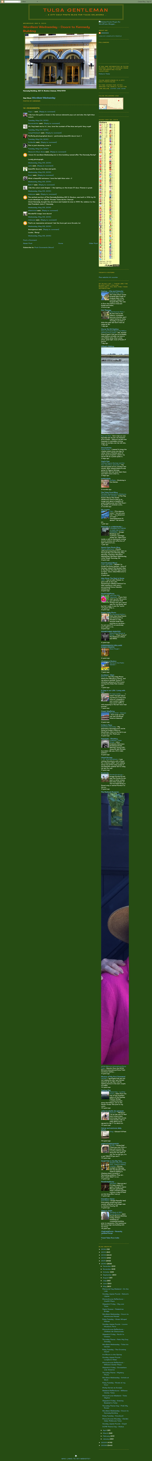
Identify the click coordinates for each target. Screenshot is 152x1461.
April (105, 1430)
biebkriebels (105, 478)
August (106, 1278)
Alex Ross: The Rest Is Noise (112, 578)
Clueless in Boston (108, 661)
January (106, 1439)
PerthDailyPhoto (108, 593)
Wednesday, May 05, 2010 (39, 163)
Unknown (31, 194)
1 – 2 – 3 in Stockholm (109, 759)
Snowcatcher (33, 123)
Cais (111, 511)
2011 (103, 1261)
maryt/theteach (34, 133)
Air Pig (112, 1145)
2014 (103, 1252)
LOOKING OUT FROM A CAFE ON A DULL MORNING (118, 530)
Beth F (30, 185)
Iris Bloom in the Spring (112, 1354)
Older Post (93, 243)
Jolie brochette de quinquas (112, 1111)
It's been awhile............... (117, 694)
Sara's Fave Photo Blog (110, 547)
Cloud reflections (108, 549)
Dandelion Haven (108, 1199)
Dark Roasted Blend (109, 563)
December (107, 1266)
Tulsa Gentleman (76, 10)
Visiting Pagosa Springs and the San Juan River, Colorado (112, 464)
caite (30, 166)
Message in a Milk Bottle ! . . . (113, 527)
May (105, 1286)
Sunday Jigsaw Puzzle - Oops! (114, 1424)
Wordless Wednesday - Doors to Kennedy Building (56, 29)
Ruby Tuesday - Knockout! (112, 1416)
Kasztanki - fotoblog (109, 739)
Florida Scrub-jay (116, 774)
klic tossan (105, 509)
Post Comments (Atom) (44, 247)
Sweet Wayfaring (108, 711)
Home (60, 243)
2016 (104, 1249)
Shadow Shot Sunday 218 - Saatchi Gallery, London (118, 1164)
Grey (112, 1131)
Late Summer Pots (117, 312)
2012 (104, 1258)
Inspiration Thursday (108, 727)
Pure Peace (105, 1200)
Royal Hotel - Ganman (118, 713)
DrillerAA (31, 142)
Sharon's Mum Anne (36, 152)
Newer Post (27, 243)
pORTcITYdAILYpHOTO (110, 1144)
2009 (104, 1442)
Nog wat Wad (106, 436)
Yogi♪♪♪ (31, 111)
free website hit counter (108, 277)
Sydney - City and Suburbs (112, 291)
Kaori (30, 175)
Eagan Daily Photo (108, 612)
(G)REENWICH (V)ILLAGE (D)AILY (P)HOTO (111, 646)
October (106, 1272)
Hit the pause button (117, 614)
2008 (104, 1445)
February (106, 1436)
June (105, 1283)
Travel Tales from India (110, 1238)
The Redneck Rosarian (110, 792)
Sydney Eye (106, 1090)
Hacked (104, 1078)
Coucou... (113, 1112)
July (105, 1280)
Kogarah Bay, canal (117, 293)
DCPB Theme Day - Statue (113, 1426)
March (106, 1433)
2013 (103, 1255)
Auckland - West (107, 675)
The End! (113, 1183)
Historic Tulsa (104, 74)
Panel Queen (105, 449)
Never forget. (114, 649)
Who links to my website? (76, 1459)
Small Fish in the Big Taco (111, 1161)
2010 (104, 1264)
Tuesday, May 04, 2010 (38, 120)
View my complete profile (110, 36)
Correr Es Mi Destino (110, 329)
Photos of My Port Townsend (113, 1076)
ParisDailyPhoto (107, 1182)
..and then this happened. (115, 596)
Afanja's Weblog (107, 346)
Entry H (104, 677)
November (107, 1269)
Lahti (103, 580)
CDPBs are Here (118, 88)
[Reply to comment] (47, 111)
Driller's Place (106, 725)
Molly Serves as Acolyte (112, 1388)
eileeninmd (32, 210)
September (107, 1275)
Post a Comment (30, 240)
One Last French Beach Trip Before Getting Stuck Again (113, 331)
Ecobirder (105, 773)
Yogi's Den (105, 461)
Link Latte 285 (107, 564)
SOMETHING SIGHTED (111, 631)
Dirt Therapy (106, 310)
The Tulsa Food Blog (109, 492)
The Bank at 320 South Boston (116, 1213)
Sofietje (113, 480)
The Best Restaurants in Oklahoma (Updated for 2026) (113, 495)
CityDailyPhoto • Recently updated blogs (111, 1232)
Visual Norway (106, 757)
